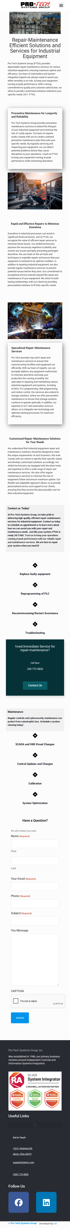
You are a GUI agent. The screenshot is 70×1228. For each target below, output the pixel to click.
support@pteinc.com (23, 1162)
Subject (21, 913)
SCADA (15, 388)
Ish (55, 1223)
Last (13, 868)
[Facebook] (18, 1202)
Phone (20, 896)
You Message (19, 930)
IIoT (26, 406)
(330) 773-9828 (20, 1174)
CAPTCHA (17, 991)
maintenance (14, 451)
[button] (61, 5)
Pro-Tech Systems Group (24, 1223)
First (13, 851)
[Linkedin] (46, 1202)
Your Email (23, 878)
